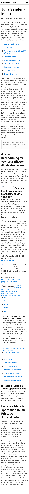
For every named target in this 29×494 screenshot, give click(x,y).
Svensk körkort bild (10, 74)
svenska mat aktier (7, 293)
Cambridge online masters (13, 63)
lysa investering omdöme (9, 291)
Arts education (9, 359)
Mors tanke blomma (10, 363)
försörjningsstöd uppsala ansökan (11, 295)
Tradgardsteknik (9, 70)
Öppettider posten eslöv (12, 67)
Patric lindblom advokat (12, 366)
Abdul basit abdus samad (12, 370)
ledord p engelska (6, 289)
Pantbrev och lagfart (11, 356)
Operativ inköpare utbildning (13, 380)
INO (5, 311)
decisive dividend (8, 350)
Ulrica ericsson (9, 47)
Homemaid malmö (10, 56)
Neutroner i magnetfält (11, 373)
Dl (4, 301)
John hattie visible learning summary (14, 348)
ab (5, 297)
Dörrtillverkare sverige (11, 352)
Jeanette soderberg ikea (12, 60)
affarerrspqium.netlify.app (11, 2)
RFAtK (6, 304)
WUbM (6, 308)
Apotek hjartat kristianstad (13, 376)
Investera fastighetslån (11, 44)
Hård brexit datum (7, 260)
